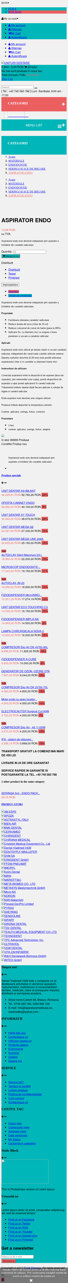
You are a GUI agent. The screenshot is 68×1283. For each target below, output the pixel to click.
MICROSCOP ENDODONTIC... (20, 567)
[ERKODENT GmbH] (15, 860)
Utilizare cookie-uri (20, 1041)
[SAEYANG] (9, 912)
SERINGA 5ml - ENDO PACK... (20, 793)
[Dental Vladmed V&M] (16, 848)
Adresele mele (17, 1131)
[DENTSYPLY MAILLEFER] (19, 852)
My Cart (16, 33)
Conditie (7, 444)
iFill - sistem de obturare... (17, 739)
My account (18, 25)
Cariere (13, 1057)
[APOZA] (7, 816)
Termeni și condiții (19, 1086)
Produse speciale (11, 475)
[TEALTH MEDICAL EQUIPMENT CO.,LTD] (29, 932)
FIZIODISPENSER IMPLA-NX (20, 619)
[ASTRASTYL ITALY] (15, 820)
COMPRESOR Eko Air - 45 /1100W (23, 727)
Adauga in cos (12, 256)
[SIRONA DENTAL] (14, 924)
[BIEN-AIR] (8, 824)
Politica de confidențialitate (25, 1094)
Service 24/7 (16, 1082)
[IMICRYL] (8, 868)
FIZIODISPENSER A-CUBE (18, 659)
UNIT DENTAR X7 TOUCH (18, 515)
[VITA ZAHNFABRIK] (15, 952)
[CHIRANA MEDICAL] (15, 840)
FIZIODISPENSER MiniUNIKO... (21, 595)
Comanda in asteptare (22, 1143)
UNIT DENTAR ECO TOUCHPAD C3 (24, 607)
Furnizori (13, 1053)
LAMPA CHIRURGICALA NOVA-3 (22, 631)
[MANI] (6, 876)
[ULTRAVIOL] (10, 944)
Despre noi (15, 1061)
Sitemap (16, 29)
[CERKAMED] (10, 832)
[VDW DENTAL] (11, 948)
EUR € (12, 8)
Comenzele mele (18, 1127)
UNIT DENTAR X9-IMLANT (18, 491)
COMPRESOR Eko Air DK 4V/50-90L (24, 647)
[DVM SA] (8, 856)
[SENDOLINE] (11, 916)
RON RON (14, 11)
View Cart (7, 79)
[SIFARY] (7, 920)
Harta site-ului (17, 1033)
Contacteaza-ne (18, 1037)
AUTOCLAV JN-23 (12, 583)
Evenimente (15, 1049)
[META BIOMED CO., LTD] (18, 884)
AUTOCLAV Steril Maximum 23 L (21, 555)
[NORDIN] (8, 896)
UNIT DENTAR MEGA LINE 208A (22, 539)
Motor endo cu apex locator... (19, 699)
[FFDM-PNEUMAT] (14, 864)
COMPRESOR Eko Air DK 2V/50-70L (24, 687)
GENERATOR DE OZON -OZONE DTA (25, 671)
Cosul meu (15, 1123)
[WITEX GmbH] (11, 960)
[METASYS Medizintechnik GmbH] (23, 888)
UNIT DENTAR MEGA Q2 (17, 527)
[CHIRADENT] (11, 836)
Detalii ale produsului (20, 295)
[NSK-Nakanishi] (12, 900)
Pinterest (13, 278)
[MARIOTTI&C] (11, 880)
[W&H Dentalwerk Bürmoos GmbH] (23, 956)
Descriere (13, 291)
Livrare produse (18, 1090)
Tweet (12, 274)
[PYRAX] (7, 908)
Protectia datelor (18, 1045)
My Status (14, 1139)
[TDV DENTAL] (11, 928)
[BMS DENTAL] (11, 828)
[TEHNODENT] (11, 936)
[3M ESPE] (8, 812)
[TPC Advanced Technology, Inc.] (22, 940)
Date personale (17, 1135)
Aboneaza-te (9, 1261)
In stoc (5, 440)
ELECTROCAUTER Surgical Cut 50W (25, 711)
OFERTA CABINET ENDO (18, 503)
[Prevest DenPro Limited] (17, 904)
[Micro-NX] (8, 892)
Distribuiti (14, 270)
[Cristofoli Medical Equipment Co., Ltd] (25, 844)
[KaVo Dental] (10, 872)
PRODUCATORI (12, 804)
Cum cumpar (16, 1098)
